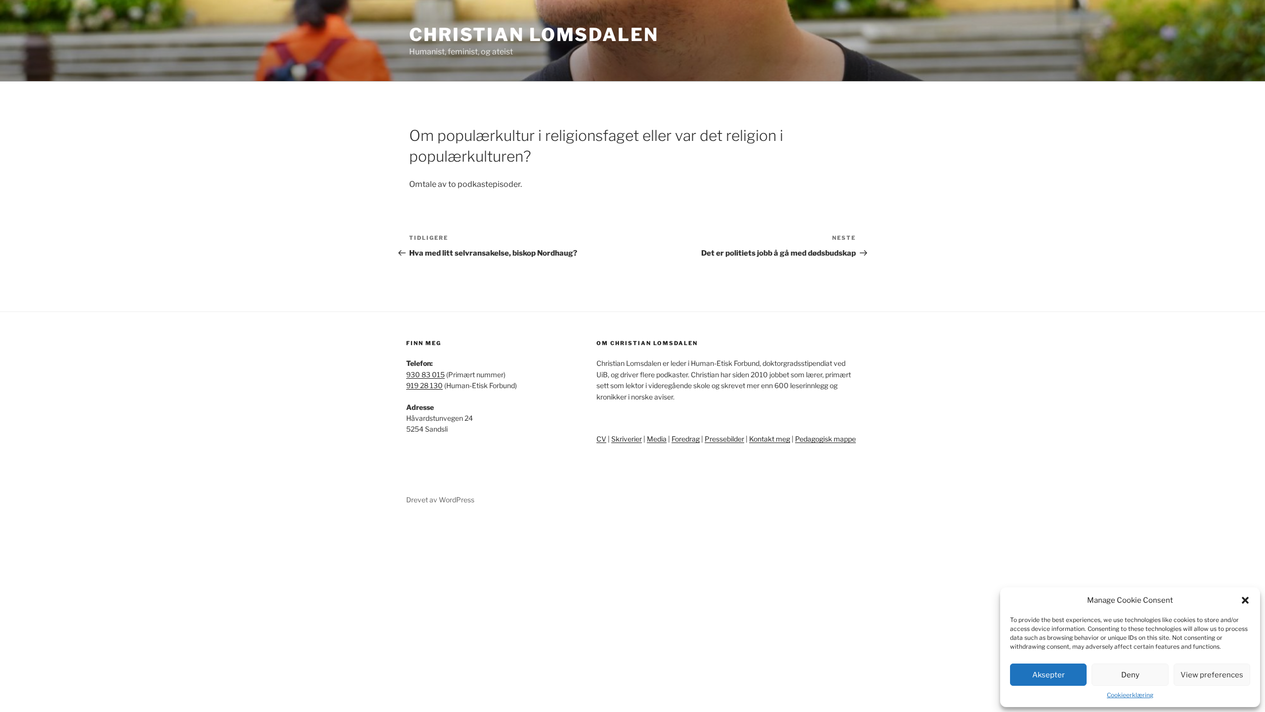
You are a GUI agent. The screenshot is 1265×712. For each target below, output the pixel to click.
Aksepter (1048, 674)
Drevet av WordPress (440, 499)
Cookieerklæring (1130, 695)
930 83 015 (425, 374)
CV (601, 439)
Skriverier (626, 439)
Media (657, 439)
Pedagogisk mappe (825, 439)
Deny (1130, 674)
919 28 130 (424, 385)
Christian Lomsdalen (534, 34)
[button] (1245, 600)
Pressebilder (724, 439)
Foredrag (686, 439)
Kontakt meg (769, 439)
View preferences (1212, 674)
